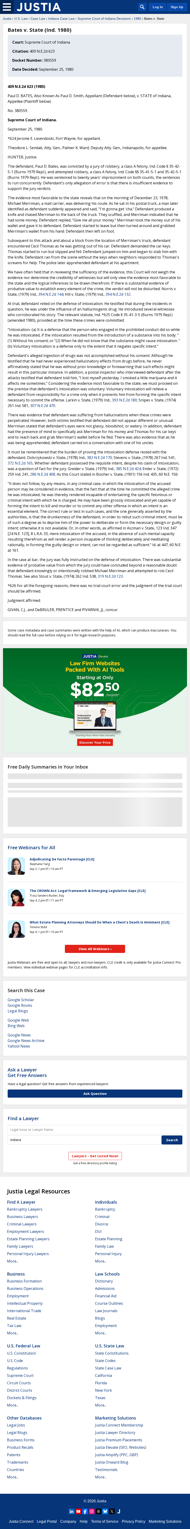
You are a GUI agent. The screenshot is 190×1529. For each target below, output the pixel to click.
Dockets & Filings (22, 1397)
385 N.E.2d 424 (128, 468)
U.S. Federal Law (23, 1346)
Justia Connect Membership (119, 1425)
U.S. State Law (109, 1346)
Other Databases (24, 1418)
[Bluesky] (105, 1511)
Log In (158, 7)
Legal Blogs (18, 1010)
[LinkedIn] (71, 1511)
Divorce (101, 1224)
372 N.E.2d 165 (20, 463)
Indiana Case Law (61, 18)
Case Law (38, 18)
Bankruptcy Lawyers (24, 1209)
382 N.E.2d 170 (99, 457)
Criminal (102, 1216)
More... (13, 1261)
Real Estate (16, 1318)
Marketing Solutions (115, 1418)
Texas (100, 1397)
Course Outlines (109, 1303)
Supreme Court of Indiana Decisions (104, 18)
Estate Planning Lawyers (28, 1238)
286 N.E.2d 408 (42, 474)
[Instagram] (92, 1511)
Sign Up (177, 7)
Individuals (106, 1202)
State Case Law (108, 1368)
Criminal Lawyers (22, 1224)
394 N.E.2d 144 (50, 294)
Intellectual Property (25, 1303)
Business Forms (21, 1439)
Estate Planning (108, 1238)
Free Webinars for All (31, 847)
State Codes (105, 1360)
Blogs (100, 1318)
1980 (137, 18)
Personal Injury (108, 1253)
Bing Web (16, 1025)
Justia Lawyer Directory (115, 1432)
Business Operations (25, 1288)
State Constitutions (112, 1353)
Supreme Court (20, 1375)
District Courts (19, 1390)
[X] (112, 1511)
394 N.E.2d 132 (117, 294)
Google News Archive (26, 1040)
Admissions (105, 1288)
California (103, 1375)
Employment (18, 1295)
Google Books (20, 1005)
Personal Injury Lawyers (28, 1253)
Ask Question (95, 1093)
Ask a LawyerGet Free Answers (27, 1072)
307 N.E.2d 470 (42, 405)
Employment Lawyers (25, 1231)
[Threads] (98, 1511)
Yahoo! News (19, 1046)
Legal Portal (47, 1521)
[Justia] (39, 7)
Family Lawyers (20, 1246)
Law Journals (106, 1310)
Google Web (18, 1020)
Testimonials (106, 1469)
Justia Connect (21, 1521)
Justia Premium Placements (118, 1439)
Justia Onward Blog (111, 1462)
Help (84, 1521)
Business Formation (24, 1281)
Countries (15, 1469)
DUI (98, 1231)
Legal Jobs (16, 1425)
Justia (7, 18)
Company (68, 1521)
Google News (19, 1035)
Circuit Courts (19, 1382)
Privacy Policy (133, 1521)
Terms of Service (104, 1521)
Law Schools (107, 1274)
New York (103, 1390)
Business (16, 1274)
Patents (13, 1454)
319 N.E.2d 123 (110, 576)
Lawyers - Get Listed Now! (95, 1156)
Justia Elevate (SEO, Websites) (120, 1447)
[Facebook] (85, 1511)
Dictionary (104, 1281)
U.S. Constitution (21, 1353)
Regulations (17, 1368)
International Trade (24, 1310)
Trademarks (17, 1462)
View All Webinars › (95, 948)
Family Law (104, 1246)
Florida (101, 1382)
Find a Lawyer (23, 1118)
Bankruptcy (105, 1209)
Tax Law (14, 1325)
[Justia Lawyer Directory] (118, 1511)
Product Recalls (20, 1447)
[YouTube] (78, 1511)
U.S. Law (21, 18)
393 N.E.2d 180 (124, 400)
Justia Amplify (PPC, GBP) (116, 1454)
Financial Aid (105, 1295)
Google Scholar (21, 999)
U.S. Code (15, 1360)
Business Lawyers (22, 1216)
